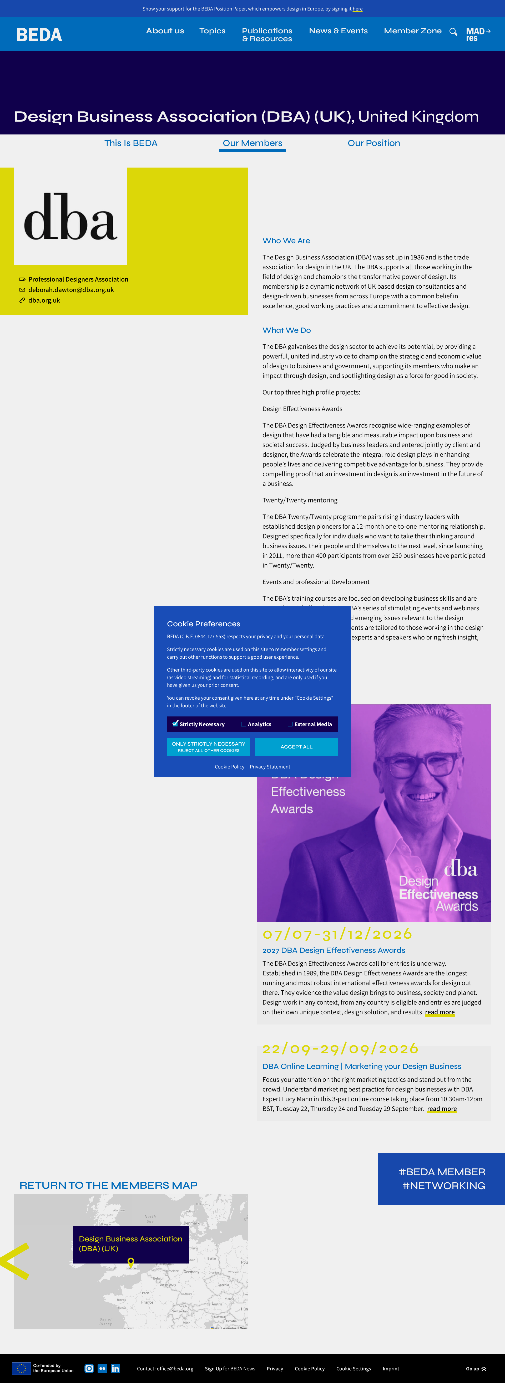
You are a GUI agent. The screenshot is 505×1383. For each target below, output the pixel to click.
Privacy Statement (270, 766)
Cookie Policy (229, 766)
